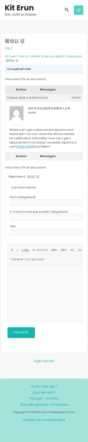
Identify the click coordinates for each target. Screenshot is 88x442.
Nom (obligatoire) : (23, 197)
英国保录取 (23, 147)
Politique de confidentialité (44, 420)
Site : (13, 226)
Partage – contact (44, 398)
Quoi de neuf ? (44, 392)
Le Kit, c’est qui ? (44, 386)
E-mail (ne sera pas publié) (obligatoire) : (39, 212)
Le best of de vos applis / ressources (56, 56)
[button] (67, 10)
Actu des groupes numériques (44, 404)
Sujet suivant (44, 361)
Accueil (10, 56)
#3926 (76, 98)
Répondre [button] (42, 98)
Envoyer (21, 332)
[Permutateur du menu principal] (79, 10)
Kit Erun (19, 7)
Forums (23, 56)
